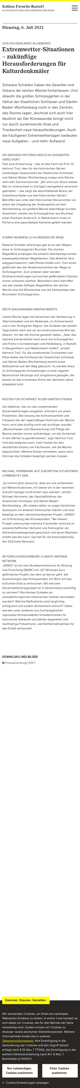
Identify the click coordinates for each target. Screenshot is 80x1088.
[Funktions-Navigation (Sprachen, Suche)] (75, 8)
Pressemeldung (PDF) (20, 663)
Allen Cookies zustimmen (59, 1071)
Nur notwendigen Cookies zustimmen (19, 1071)
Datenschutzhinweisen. (18, 1040)
